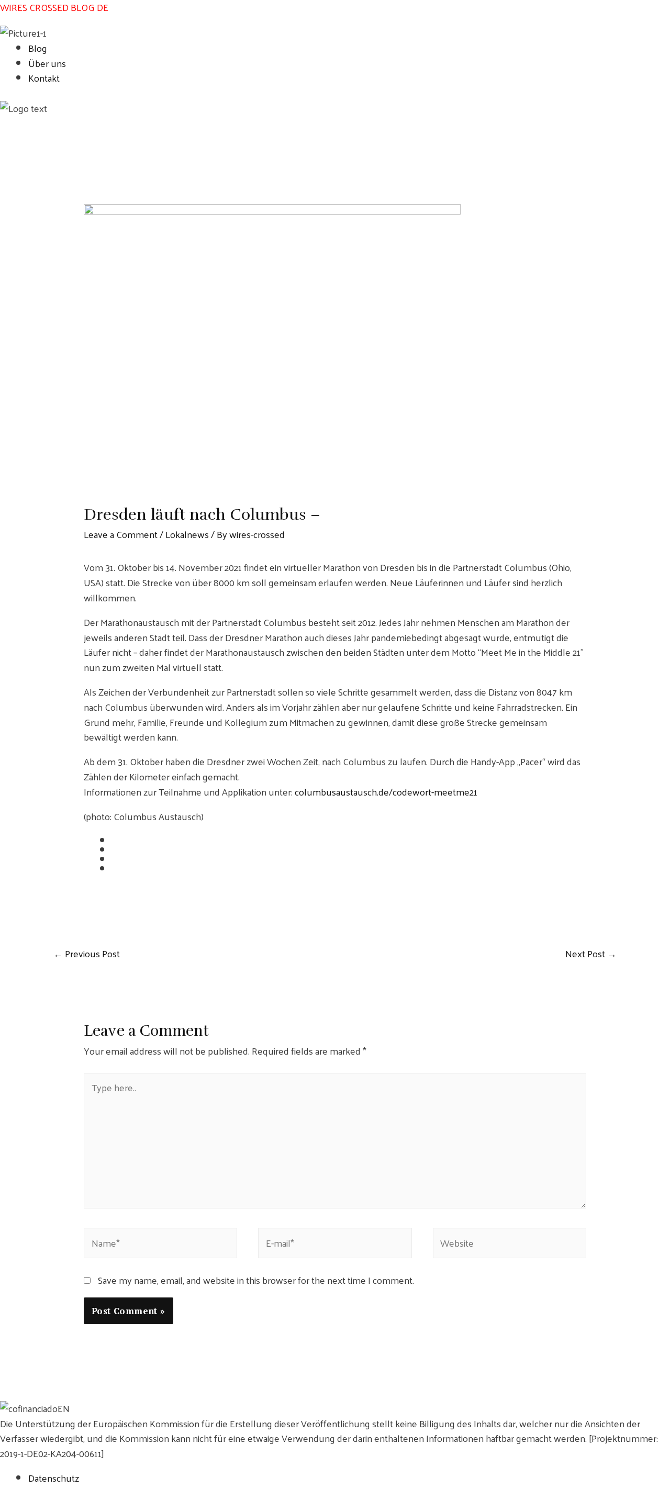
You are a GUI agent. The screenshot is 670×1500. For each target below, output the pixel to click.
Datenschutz (53, 1477)
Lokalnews (187, 534)
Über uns (47, 63)
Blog (37, 48)
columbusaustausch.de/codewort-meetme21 (386, 791)
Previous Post (86, 953)
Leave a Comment (121, 534)
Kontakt (44, 77)
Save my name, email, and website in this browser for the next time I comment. (256, 1280)
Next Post (591, 953)
